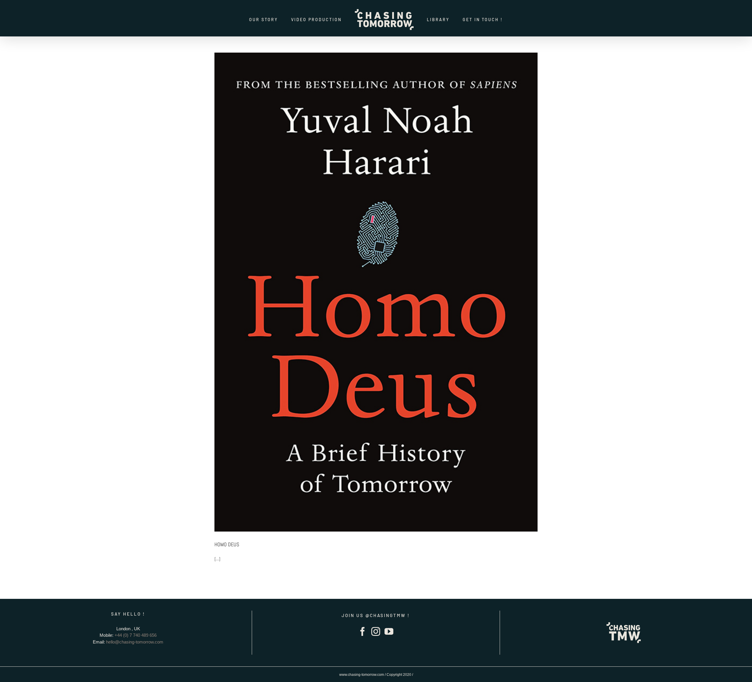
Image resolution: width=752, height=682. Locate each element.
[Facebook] (362, 631)
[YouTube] (389, 631)
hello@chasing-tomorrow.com (134, 641)
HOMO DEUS (226, 544)
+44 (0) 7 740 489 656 (136, 635)
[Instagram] (375, 631)
